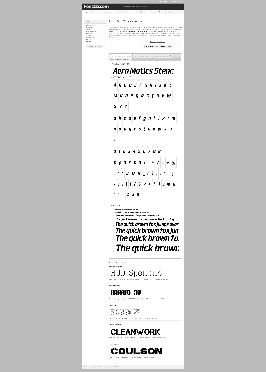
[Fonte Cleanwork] (140, 327)
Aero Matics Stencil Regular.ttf (120, 59)
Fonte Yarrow (114, 305)
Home (104, 367)
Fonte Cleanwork (115, 324)
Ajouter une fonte (157, 12)
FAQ (169, 12)
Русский (173, 1)
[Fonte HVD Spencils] (140, 269)
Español (179, 1)
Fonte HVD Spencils (115, 266)
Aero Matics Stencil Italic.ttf (162, 56)
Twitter (118, 367)
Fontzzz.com (96, 6)
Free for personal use (157, 42)
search (180, 6)
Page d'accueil (89, 12)
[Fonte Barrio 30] (140, 288)
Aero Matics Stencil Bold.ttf (142, 56)
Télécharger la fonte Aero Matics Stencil (158, 46)
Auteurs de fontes (140, 12)
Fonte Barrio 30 (114, 286)
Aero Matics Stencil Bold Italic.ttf (121, 56)
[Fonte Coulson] (140, 347)
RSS (114, 367)
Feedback (110, 367)
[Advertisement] (95, 84)
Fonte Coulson (114, 344)
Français (166, 1)
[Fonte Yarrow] (140, 308)
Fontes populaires (106, 12)
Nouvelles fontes (122, 12)
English (160, 1)
